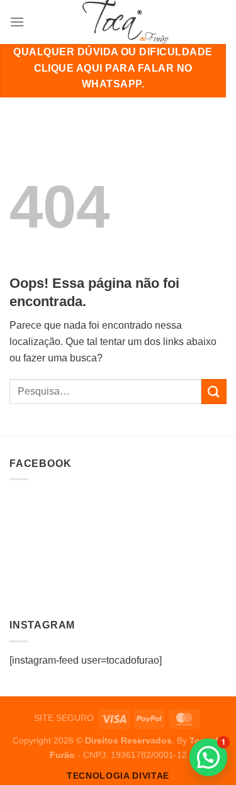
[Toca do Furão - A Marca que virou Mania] (125, 22)
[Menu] (17, 21)
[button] (208, 757)
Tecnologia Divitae (118, 776)
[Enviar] (214, 391)
